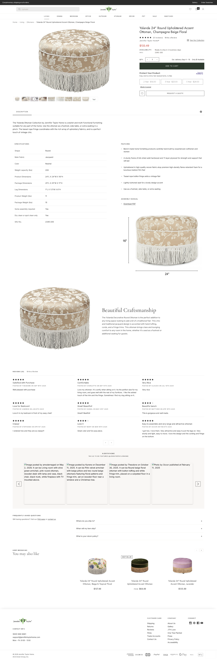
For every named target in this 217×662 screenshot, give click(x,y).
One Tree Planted (175, 633)
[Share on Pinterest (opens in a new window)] (200, 111)
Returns (150, 626)
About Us (171, 623)
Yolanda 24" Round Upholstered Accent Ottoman (140, 582)
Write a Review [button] (171, 38)
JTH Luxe (172, 630)
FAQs (149, 633)
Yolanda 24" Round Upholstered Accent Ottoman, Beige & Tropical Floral (97, 582)
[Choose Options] (156, 574)
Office (88, 16)
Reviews (150, 630)
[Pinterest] (194, 623)
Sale (155, 16)
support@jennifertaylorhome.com (26, 637)
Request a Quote (175, 93)
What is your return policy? (87, 536)
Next (111, 442)
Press (170, 636)
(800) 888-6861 (19, 634)
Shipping (150, 623)
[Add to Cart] (114, 574)
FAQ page (41, 519)
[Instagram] (190, 623)
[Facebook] (198, 623)
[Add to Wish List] (142, 93)
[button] (44, 483)
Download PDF (130, 204)
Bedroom (74, 16)
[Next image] (131, 63)
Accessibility (173, 642)
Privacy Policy (173, 639)
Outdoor (103, 16)
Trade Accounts (153, 636)
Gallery (194, 2)
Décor (132, 16)
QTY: (141, 59)
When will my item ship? (86, 528)
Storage (118, 16)
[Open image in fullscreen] (132, 30)
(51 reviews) (158, 38)
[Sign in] (203, 9)
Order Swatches (207, 2)
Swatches (168, 16)
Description (22, 112)
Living (46, 16)
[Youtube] (202, 623)
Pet (143, 16)
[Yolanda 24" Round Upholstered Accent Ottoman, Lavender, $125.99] (182, 566)
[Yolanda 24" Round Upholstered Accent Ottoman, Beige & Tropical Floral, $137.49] (97, 566)
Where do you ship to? (85, 521)
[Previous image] (17, 63)
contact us (52, 519)
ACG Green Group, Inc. (21, 657)
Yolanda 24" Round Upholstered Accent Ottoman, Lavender (182, 582)
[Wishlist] (190, 9)
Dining (60, 16)
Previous (105, 442)
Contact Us (151, 639)
